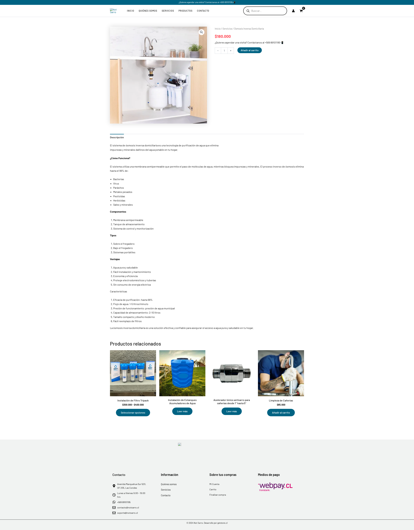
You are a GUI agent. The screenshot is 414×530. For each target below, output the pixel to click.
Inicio (130, 10)
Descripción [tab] (117, 137)
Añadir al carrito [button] (281, 412)
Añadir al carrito (250, 50)
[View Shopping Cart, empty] (301, 11)
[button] (201, 32)
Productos (185, 10)
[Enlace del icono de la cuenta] (293, 10)
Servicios (168, 10)
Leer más (182, 411)
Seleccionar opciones (133, 412)
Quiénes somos (148, 10)
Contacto (203, 10)
